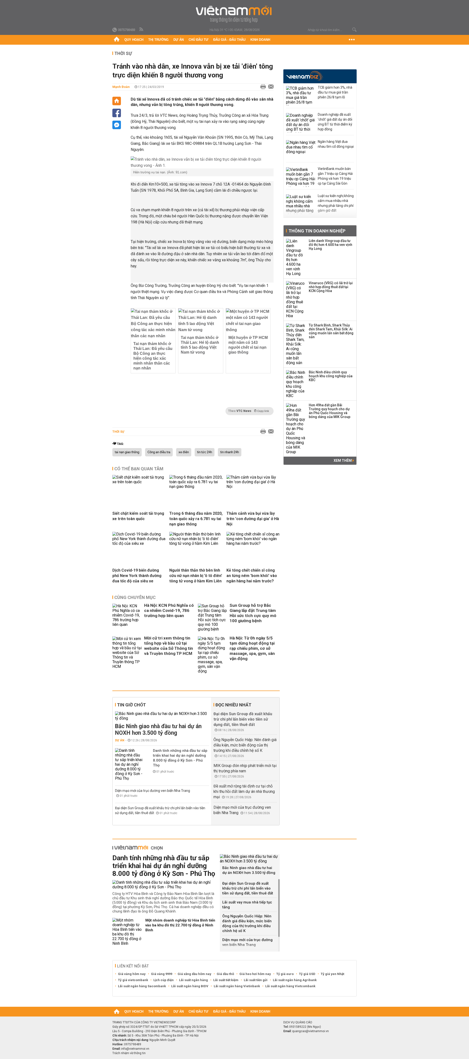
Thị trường (158, 40)
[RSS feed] (141, 29)
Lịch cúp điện (163, 980)
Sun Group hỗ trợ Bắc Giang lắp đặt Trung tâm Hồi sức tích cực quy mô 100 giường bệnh (253, 613)
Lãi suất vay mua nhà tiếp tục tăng (247, 904)
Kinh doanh (260, 40)
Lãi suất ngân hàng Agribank (295, 980)
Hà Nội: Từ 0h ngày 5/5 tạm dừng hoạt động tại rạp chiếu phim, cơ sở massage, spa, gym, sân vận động (252, 648)
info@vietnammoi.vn (135, 1048)
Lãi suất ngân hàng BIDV (189, 986)
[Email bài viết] (270, 87)
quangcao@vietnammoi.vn (310, 1031)
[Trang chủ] (116, 40)
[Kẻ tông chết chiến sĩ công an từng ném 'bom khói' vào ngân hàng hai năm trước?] (253, 543)
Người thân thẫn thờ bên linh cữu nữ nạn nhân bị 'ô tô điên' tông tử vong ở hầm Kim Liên (195, 575)
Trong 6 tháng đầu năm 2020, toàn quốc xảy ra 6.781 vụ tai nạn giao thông (196, 518)
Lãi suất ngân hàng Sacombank (142, 986)
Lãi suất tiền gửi (255, 980)
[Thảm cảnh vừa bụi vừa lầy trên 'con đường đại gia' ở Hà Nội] (253, 486)
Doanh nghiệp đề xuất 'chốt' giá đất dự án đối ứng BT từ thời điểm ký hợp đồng (335, 122)
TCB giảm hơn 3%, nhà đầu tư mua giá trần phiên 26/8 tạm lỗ (335, 92)
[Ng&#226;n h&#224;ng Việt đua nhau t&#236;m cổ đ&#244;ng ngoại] (300, 150)
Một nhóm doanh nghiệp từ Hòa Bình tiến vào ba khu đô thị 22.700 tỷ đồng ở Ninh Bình (180, 925)
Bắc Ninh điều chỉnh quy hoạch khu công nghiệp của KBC (330, 376)
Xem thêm (343, 460)
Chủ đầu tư (198, 40)
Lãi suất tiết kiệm (225, 980)
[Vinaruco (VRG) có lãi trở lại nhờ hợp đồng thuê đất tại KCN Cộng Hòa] (296, 299)
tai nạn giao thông (127, 452)
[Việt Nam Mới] (234, 14)
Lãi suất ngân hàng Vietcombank (290, 986)
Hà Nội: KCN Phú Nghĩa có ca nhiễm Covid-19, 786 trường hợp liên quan (169, 610)
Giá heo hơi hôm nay (255, 974)
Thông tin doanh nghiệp (316, 230)
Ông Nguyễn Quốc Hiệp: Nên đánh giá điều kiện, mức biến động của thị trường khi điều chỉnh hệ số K (245, 745)
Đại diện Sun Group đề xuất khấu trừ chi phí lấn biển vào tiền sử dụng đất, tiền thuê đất (242, 719)
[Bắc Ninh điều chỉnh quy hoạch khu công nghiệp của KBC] (296, 384)
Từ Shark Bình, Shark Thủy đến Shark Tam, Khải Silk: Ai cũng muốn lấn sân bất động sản (331, 331)
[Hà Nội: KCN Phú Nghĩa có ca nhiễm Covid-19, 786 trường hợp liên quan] (127, 617)
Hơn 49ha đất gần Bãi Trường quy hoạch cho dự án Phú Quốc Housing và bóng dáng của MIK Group (329, 411)
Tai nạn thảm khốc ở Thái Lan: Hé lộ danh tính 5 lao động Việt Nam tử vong (200, 345)
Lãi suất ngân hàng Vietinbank (237, 986)
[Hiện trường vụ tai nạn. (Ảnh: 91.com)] (202, 162)
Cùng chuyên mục (135, 597)
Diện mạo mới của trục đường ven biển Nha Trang (152, 791)
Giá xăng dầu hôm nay (194, 974)
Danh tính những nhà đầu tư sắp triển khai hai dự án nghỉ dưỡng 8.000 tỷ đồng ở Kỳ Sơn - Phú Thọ (180, 757)
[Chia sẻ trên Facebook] (116, 113)
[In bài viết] (262, 87)
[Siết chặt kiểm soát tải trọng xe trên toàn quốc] (139, 482)
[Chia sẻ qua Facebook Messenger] (116, 125)
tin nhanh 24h (229, 452)
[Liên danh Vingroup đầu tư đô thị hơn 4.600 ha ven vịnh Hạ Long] (296, 257)
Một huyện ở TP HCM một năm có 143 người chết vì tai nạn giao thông (248, 345)
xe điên (184, 452)
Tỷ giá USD (307, 974)
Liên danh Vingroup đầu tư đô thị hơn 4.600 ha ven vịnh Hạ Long (330, 245)
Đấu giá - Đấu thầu (229, 40)
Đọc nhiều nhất (233, 704)
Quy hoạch (133, 40)
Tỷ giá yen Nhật (332, 974)
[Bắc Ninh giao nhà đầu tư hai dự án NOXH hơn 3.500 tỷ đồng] (162, 716)
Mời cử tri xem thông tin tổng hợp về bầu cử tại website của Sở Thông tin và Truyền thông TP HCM (168, 646)
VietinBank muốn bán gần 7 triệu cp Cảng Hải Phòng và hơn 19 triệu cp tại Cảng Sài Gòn (335, 176)
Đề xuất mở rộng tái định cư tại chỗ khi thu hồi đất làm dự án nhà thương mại (244, 791)
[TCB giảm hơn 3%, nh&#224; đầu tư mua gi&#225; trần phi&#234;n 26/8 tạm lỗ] (300, 95)
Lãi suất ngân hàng (193, 980)
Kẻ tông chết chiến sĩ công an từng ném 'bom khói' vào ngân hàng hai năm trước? (251, 575)
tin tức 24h (204, 452)
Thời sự (123, 53)
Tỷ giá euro (285, 974)
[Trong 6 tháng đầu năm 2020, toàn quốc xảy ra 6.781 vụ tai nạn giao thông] (196, 486)
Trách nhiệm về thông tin (129, 1053)
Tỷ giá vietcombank (133, 980)
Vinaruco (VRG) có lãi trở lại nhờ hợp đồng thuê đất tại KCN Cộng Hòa (331, 287)
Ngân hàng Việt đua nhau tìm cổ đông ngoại (336, 144)
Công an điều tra (159, 452)
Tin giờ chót (131, 704)
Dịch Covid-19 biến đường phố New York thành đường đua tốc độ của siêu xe (136, 575)
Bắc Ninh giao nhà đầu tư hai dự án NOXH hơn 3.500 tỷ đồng (158, 729)
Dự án (178, 40)
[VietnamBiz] (304, 76)
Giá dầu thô (225, 974)
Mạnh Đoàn (121, 87)
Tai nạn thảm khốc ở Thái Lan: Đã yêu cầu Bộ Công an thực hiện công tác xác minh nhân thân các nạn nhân (152, 356)
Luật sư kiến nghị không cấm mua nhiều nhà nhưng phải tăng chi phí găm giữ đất (336, 203)
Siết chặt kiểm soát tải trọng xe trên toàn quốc (138, 516)
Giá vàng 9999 (161, 974)
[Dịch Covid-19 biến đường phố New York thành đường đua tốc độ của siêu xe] (139, 543)
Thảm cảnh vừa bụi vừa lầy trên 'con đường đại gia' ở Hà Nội (252, 518)
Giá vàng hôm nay (132, 974)
